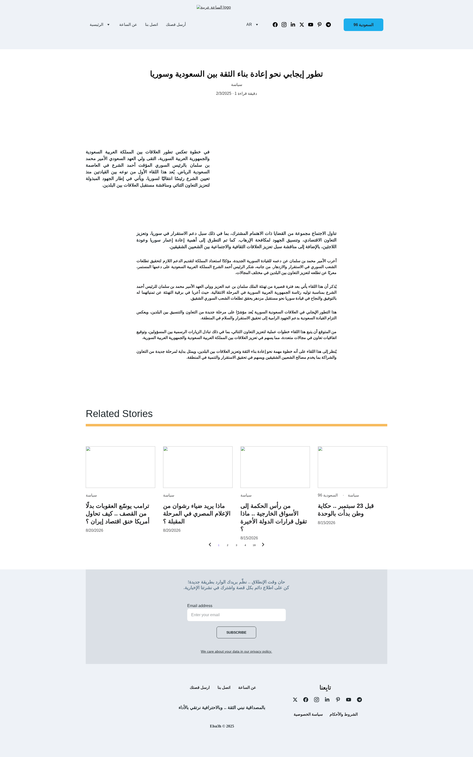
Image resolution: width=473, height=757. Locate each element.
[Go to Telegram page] (328, 24)
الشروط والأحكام (344, 714)
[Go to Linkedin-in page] (294, 24)
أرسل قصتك (176, 24)
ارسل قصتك (200, 687)
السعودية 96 (363, 25)
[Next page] (263, 545)
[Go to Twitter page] (303, 24)
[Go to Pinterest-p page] (321, 24)
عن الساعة (128, 24)
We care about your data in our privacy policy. (236, 651)
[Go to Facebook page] (277, 24)
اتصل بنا (151, 24)
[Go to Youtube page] (312, 24)
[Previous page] (209, 545)
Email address (199, 606)
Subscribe (236, 632)
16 (254, 545)
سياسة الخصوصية (308, 714)
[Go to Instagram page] (286, 24)
